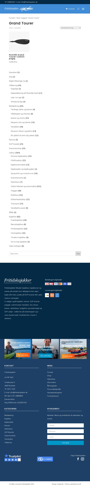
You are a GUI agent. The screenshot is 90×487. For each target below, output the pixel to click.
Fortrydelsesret (53, 396)
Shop (49, 376)
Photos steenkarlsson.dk (72, 484)
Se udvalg (23, 355)
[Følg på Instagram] (82, 459)
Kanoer (7, 425)
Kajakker (7, 419)
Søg (78, 253)
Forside (12, 18)
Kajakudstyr (8, 422)
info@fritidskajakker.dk (18, 392)
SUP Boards (9, 432)
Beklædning (8, 415)
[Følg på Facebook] (78, 459)
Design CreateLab (58, 484)
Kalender (68, 356)
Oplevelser (51, 379)
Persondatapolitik (54, 389)
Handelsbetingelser (54, 393)
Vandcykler (8, 439)
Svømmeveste (9, 436)
